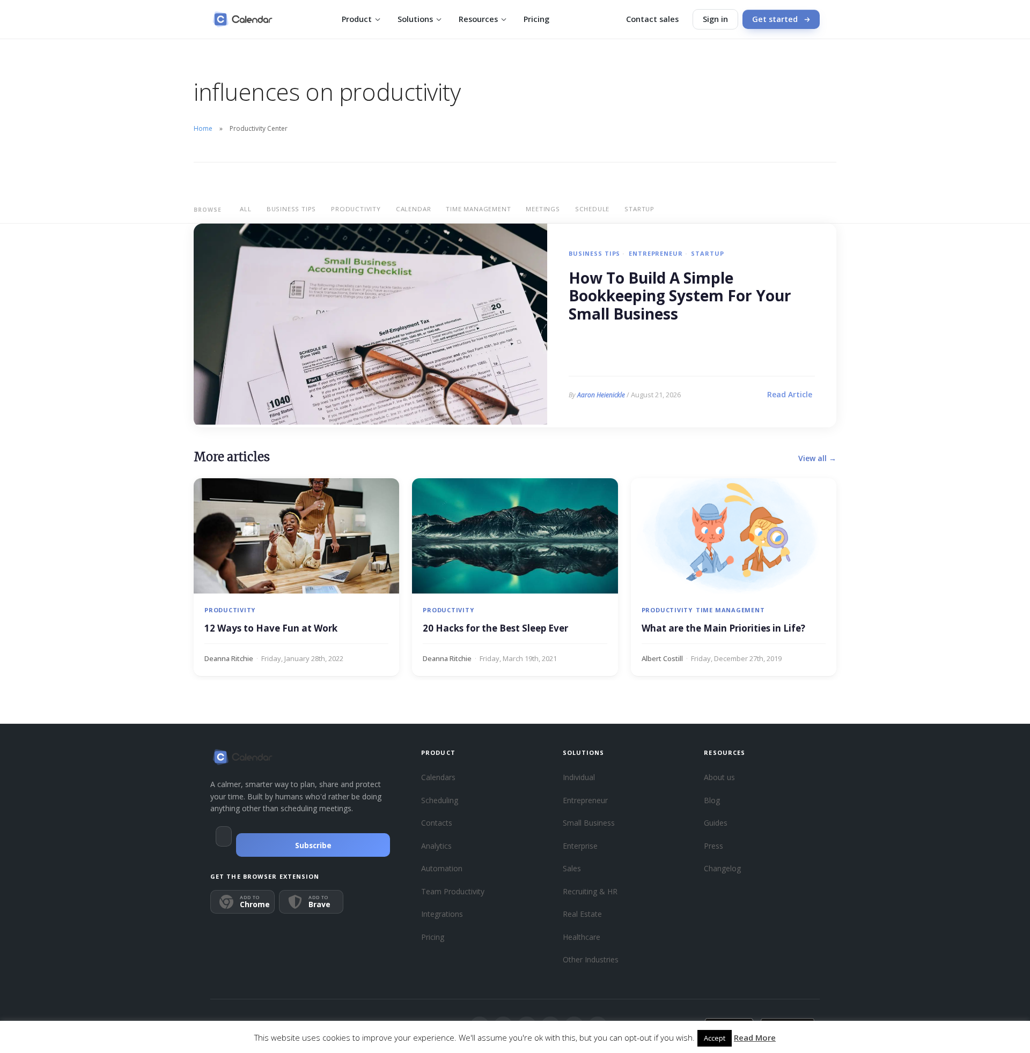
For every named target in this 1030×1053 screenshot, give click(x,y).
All (245, 209)
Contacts (436, 823)
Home (203, 128)
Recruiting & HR (590, 891)
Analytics (436, 846)
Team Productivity (452, 891)
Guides (715, 823)
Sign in (715, 19)
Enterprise (580, 846)
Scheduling (439, 800)
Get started (775, 19)
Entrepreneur (655, 253)
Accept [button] (714, 1038)
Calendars (438, 777)
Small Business (589, 823)
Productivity (356, 209)
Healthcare (581, 937)
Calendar (413, 209)
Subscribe (313, 845)
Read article (789, 394)
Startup (639, 209)
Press (713, 846)
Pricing (536, 19)
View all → (817, 458)
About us (719, 777)
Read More (755, 1037)
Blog (712, 800)
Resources (478, 19)
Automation (441, 868)
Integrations (442, 914)
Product (357, 19)
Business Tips (291, 209)
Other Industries (591, 959)
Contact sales (652, 19)
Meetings (543, 209)
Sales (572, 868)
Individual (579, 777)
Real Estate (582, 914)
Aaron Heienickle (601, 394)
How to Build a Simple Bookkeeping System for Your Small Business (680, 296)
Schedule (592, 209)
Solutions (415, 19)
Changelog (722, 868)
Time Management (478, 209)
